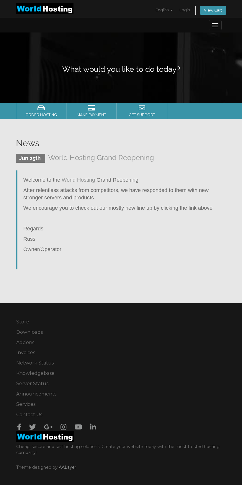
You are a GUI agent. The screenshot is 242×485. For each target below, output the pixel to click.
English (163, 10)
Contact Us (29, 414)
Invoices (25, 352)
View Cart (213, 10)
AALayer (67, 467)
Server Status (32, 383)
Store (22, 322)
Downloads (29, 332)
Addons (25, 342)
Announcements (36, 394)
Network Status (35, 363)
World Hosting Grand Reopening (101, 157)
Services (25, 404)
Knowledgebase (35, 373)
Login (184, 10)
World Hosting (78, 180)
